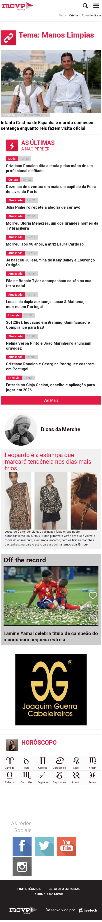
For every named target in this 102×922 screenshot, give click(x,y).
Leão (76, 768)
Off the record (25, 560)
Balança (9, 782)
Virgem (92, 768)
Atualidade (15, 200)
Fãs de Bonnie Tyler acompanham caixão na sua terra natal (48, 283)
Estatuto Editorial (64, 889)
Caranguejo (59, 768)
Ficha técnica (29, 889)
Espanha (9, 115)
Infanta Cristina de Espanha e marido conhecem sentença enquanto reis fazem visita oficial (48, 125)
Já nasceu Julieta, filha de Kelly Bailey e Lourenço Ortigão (50, 262)
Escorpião (26, 782)
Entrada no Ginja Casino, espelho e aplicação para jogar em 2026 (50, 387)
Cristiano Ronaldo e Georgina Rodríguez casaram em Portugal (50, 366)
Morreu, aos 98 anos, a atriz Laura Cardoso (45, 244)
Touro (26, 768)
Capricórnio (59, 782)
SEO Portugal (87, 910)
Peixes (92, 782)
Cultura (13, 179)
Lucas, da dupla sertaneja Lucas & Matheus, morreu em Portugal (45, 304)
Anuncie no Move (48, 894)
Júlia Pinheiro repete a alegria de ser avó (43, 207)
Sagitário (43, 782)
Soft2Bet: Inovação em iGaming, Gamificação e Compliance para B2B (48, 325)
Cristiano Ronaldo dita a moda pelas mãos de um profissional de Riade (49, 168)
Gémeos (42, 768)
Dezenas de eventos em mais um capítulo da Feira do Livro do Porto (51, 189)
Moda (57, 15)
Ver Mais (50, 400)
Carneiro (9, 768)
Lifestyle (13, 315)
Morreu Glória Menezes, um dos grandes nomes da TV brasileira (52, 226)
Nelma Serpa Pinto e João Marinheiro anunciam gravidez (48, 346)
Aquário (75, 782)
